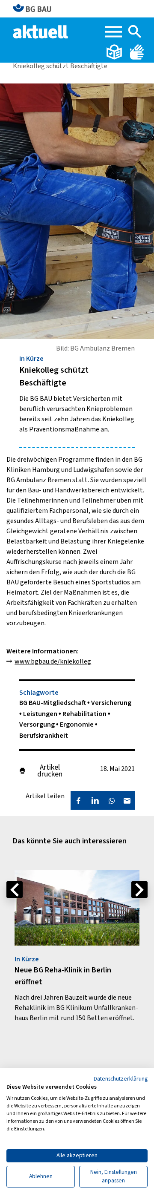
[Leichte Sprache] (115, 51)
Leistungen (41, 714)
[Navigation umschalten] (113, 32)
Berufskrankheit (43, 735)
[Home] (41, 31)
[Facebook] (78, 800)
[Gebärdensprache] (137, 51)
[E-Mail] (127, 800)
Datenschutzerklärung (121, 1079)
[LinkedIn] (95, 800)
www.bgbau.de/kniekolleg (53, 661)
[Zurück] (14, 889)
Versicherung (111, 702)
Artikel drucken (49, 771)
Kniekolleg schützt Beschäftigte (60, 66)
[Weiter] (139, 889)
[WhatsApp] (111, 800)
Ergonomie (77, 724)
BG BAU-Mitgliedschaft (53, 702)
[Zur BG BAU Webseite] (36, 8)
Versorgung (37, 724)
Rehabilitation (85, 714)
